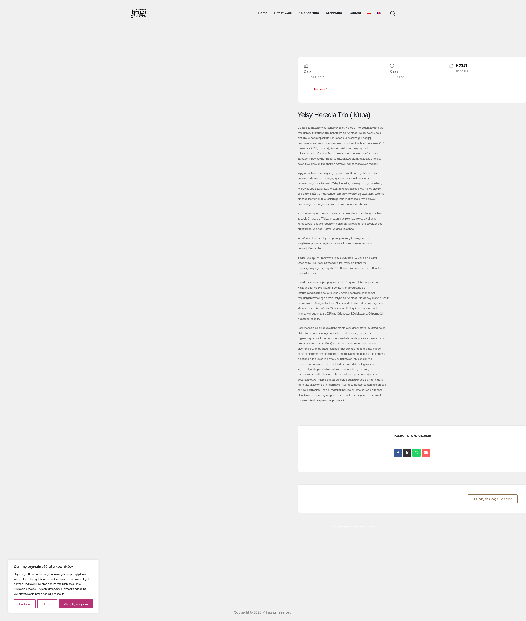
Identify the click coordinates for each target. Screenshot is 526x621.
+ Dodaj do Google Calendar (493, 499)
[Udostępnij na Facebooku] (398, 453)
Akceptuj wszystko (76, 604)
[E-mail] (426, 453)
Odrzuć (47, 604)
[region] (53, 586)
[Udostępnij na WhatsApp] (416, 453)
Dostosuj (24, 604)
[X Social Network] (407, 453)
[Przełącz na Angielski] (379, 13)
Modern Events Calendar (362, 526)
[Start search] (393, 13)
